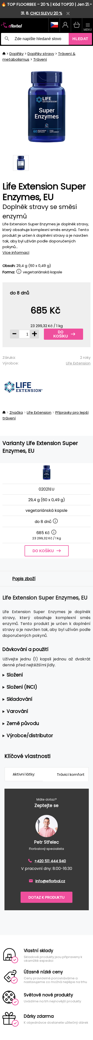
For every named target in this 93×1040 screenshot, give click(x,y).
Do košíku (60, 334)
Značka (16, 412)
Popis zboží (23, 579)
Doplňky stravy (41, 53)
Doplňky (16, 53)
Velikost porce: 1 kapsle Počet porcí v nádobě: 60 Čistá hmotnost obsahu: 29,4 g (44, 675)
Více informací (15, 252)
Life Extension (78, 363)
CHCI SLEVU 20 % (46, 13)
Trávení (40, 59)
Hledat (80, 39)
